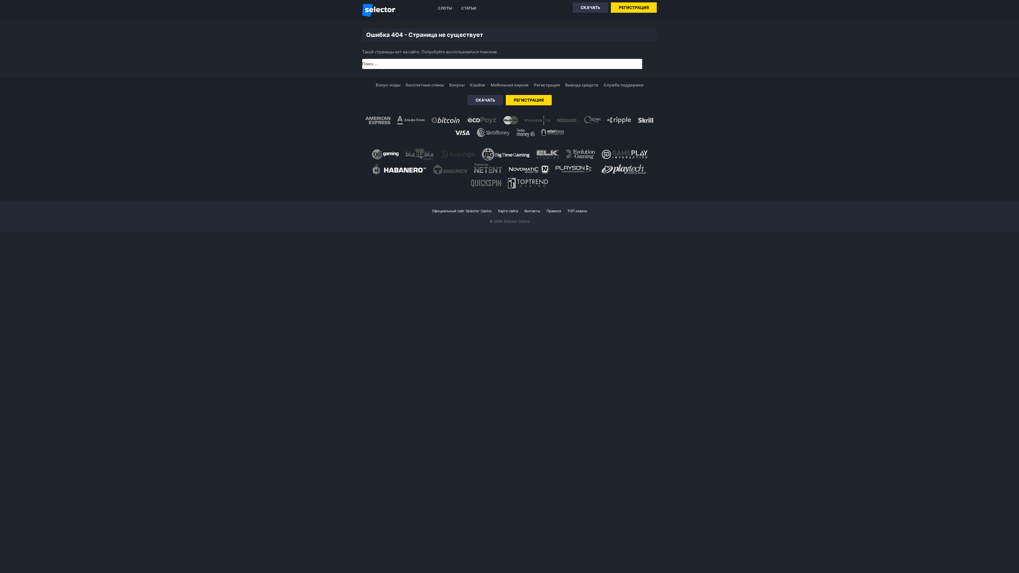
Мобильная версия (510, 85)
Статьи (468, 8)
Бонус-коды (388, 85)
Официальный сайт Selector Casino (462, 211)
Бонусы (457, 85)
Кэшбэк (477, 85)
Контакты (532, 211)
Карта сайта (508, 211)
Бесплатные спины (425, 85)
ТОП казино (577, 211)
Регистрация (634, 7)
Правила (554, 211)
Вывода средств (581, 85)
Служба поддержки (624, 85)
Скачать (590, 7)
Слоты (445, 8)
